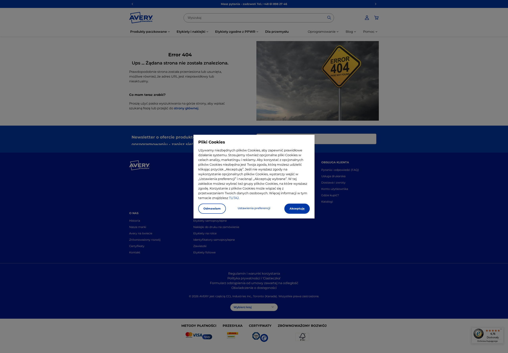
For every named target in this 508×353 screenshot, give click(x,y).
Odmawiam (212, 208)
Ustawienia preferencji (254, 208)
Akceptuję (297, 208)
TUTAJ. (234, 198)
